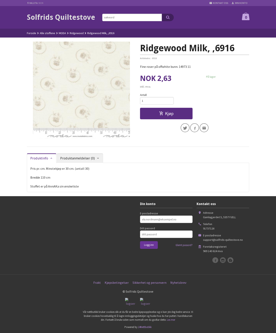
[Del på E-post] (204, 127)
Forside (31, 33)
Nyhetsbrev (178, 283)
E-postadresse (149, 213)
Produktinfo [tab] (39, 158)
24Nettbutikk (145, 327)
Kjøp (169, 113)
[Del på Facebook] (194, 127)
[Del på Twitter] (185, 127)
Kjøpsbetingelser (117, 283)
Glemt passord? (184, 245)
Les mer (171, 319)
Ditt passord (147, 228)
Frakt (97, 283)
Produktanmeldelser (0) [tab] (77, 158)
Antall (143, 95)
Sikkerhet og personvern (149, 283)
